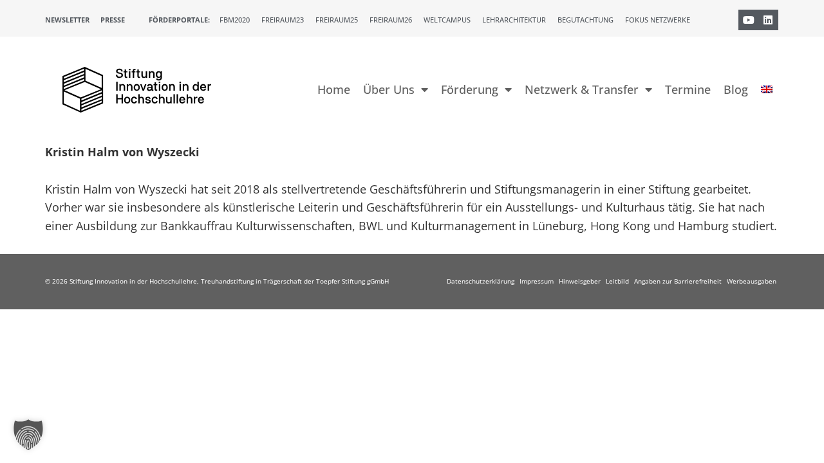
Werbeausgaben (751, 281)
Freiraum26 (391, 19)
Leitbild (617, 281)
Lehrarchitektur (514, 19)
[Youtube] (748, 20)
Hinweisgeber (580, 281)
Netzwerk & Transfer (582, 89)
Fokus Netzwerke (657, 19)
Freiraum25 (336, 19)
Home (333, 89)
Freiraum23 (282, 19)
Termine (688, 89)
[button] (28, 434)
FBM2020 (235, 19)
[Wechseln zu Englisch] (766, 89)
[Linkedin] (768, 20)
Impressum (537, 281)
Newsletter (67, 19)
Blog (736, 89)
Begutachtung (585, 19)
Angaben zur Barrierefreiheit (678, 281)
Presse (112, 19)
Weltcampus (447, 19)
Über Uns (389, 89)
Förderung (469, 89)
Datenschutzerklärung (480, 281)
